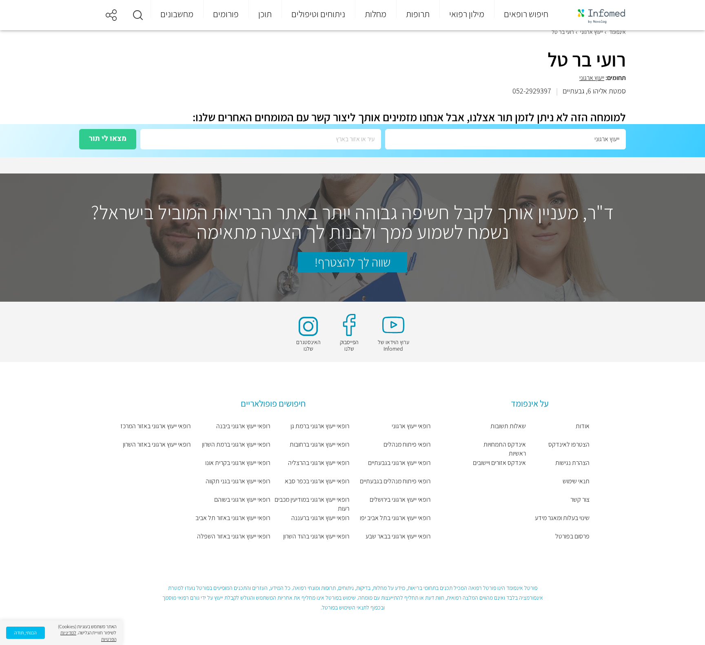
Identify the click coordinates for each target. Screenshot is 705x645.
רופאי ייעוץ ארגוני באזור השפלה (233, 536)
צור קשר (580, 499)
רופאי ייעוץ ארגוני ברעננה (320, 518)
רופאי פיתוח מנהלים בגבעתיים (395, 481)
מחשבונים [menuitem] (176, 14)
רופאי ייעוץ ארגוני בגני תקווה (238, 481)
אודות (583, 426)
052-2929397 (531, 91)
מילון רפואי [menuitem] (466, 14)
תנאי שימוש (576, 481)
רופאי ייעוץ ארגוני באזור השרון (157, 444)
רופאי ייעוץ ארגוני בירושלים (400, 499)
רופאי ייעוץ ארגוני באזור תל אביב (232, 518)
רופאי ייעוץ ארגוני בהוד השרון (316, 536)
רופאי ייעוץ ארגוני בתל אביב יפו (395, 518)
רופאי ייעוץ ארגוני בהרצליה (318, 462)
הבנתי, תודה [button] (25, 632)
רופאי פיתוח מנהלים (407, 444)
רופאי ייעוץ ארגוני (411, 426)
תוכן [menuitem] (265, 14)
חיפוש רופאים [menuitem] (526, 14)
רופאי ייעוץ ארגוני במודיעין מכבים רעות (312, 504)
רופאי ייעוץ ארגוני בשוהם (242, 499)
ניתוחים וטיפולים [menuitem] (318, 14)
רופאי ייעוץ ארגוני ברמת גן (319, 426)
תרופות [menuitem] (418, 14)
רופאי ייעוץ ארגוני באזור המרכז (155, 426)
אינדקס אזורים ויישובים (499, 462)
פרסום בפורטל (572, 536)
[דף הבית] (596, 15)
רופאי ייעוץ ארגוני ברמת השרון (236, 444)
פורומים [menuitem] (226, 14)
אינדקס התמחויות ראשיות (504, 449)
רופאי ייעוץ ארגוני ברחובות (319, 444)
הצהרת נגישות (572, 462)
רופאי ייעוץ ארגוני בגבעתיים (399, 462)
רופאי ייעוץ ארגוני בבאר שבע (398, 536)
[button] (138, 15)
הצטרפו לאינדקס (569, 444)
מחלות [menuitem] (375, 14)
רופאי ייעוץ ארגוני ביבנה (243, 426)
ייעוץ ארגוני (591, 77)
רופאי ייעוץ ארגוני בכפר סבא (317, 481)
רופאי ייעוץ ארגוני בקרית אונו (237, 462)
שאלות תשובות (508, 426)
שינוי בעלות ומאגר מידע (562, 518)
